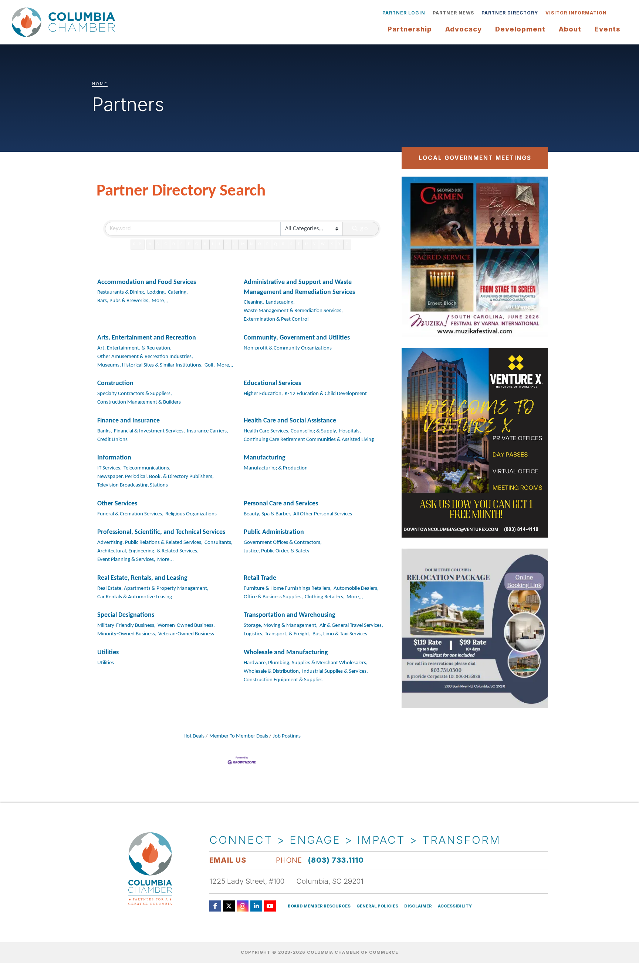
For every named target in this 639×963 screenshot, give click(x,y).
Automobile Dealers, (356, 588)
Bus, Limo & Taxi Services (339, 634)
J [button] (220, 244)
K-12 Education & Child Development (326, 394)
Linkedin (256, 906)
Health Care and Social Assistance (290, 420)
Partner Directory (509, 13)
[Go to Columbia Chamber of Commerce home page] (65, 22)
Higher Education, (263, 394)
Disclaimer (418, 906)
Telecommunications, (147, 468)
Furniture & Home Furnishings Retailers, (288, 588)
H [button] (205, 244)
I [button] (213, 244)
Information (114, 457)
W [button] (323, 244)
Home (100, 83)
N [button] (252, 244)
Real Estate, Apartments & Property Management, (153, 588)
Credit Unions (112, 439)
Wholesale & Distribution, (272, 671)
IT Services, (109, 468)
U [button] (307, 244)
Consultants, (218, 542)
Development (520, 29)
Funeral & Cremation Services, (130, 514)
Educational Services (272, 383)
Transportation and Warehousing (289, 615)
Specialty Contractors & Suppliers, (134, 394)
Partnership (410, 29)
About (570, 29)
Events (608, 29)
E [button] (181, 244)
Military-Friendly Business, (126, 625)
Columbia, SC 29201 (330, 881)
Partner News (453, 13)
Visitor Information (576, 13)
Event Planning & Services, (126, 559)
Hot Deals (193, 736)
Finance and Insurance (128, 420)
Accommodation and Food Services (146, 282)
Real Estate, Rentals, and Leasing (142, 578)
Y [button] (339, 244)
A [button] (150, 244)
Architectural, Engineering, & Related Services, (148, 551)
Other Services (117, 503)
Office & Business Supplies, (273, 597)
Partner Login (403, 13)
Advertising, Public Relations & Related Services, (150, 542)
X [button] (332, 244)
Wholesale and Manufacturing (286, 652)
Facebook (215, 906)
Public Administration (274, 532)
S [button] (291, 244)
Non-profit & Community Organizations (288, 348)
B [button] (158, 244)
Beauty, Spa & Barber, (267, 514)
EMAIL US (227, 860)
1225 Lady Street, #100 (246, 881)
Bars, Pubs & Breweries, (123, 301)
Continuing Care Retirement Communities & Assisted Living (309, 439)
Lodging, (156, 292)
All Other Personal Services (322, 514)
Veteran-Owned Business (186, 634)
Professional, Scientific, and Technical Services (161, 532)
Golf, (209, 365)
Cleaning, (254, 302)
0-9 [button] (137, 244)
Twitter (229, 906)
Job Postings (287, 736)
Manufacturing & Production (276, 468)
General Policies (377, 906)
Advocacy (463, 29)
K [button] (227, 244)
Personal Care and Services (281, 503)
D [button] (174, 244)
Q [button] (276, 244)
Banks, (104, 431)
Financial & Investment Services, (149, 431)
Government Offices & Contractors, (283, 542)
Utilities (108, 652)
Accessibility (455, 906)
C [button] (166, 244)
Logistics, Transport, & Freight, (277, 634)
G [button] (197, 244)
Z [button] (347, 244)
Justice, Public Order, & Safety (277, 551)
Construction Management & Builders (139, 402)
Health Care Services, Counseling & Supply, (290, 431)
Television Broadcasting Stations (132, 485)
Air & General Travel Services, (351, 625)
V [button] (315, 244)
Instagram (242, 906)
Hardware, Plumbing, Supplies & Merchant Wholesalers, (306, 663)
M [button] (243, 244)
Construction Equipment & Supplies (283, 680)
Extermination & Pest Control (276, 319)
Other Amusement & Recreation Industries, (145, 357)
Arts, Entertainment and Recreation (146, 337)
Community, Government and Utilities (297, 337)
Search (616, 13)
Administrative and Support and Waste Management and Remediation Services (299, 287)
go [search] (364, 228)
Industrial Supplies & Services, (335, 671)
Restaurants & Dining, (121, 292)
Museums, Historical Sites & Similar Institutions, (150, 365)
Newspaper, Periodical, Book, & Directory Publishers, (155, 476)
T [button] (299, 244)
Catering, (178, 292)
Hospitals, (350, 431)
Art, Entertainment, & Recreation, (134, 348)
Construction (115, 383)
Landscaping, (280, 302)
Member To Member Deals (238, 736)
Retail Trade (260, 578)
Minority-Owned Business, (126, 634)
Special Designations (125, 615)
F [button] (189, 244)
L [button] (234, 244)
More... (160, 301)
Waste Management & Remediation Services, (293, 311)
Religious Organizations (191, 514)
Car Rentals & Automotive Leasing (134, 597)
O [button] (260, 244)
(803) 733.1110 (336, 860)
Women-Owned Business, (186, 625)
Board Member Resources (319, 906)
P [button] (268, 244)
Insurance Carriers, (207, 431)
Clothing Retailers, (325, 597)
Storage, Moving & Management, (281, 625)
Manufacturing (264, 457)
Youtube (270, 906)
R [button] (283, 244)
